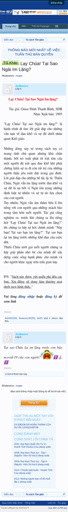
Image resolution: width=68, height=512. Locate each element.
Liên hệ (52, 503)
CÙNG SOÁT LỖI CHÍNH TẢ (33, 439)
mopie (19, 75)
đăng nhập (27, 296)
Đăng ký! (34, 402)
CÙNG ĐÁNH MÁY (27, 433)
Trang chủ (10, 26)
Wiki (24, 26)
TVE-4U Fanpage (40, 26)
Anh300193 (11, 318)
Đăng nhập (56, 3)
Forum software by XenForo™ (15, 508)
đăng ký (51, 296)
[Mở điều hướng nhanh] (64, 39)
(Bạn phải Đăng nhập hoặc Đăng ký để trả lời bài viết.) (38, 391)
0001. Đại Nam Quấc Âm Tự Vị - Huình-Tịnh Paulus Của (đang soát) (32, 445)
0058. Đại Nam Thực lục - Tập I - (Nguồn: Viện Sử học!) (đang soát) (31, 454)
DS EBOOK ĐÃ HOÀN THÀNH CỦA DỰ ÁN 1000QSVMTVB (32, 426)
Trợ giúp (61, 503)
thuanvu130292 (27, 318)
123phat (9, 374)
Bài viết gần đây (11, 31)
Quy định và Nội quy (57, 508)
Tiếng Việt (30, 503)
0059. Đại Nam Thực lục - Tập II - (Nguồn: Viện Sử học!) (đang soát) (31, 463)
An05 (39, 318)
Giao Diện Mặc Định (12, 503)
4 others (53, 318)
